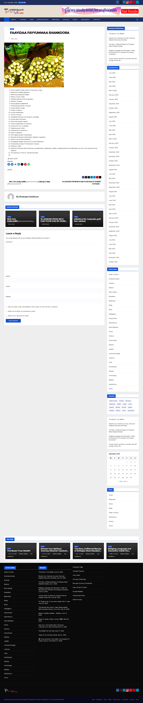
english (119, 404)
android (121, 401)
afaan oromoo (113, 401)
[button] (134, 19)
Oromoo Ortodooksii (79, 579)
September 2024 (114, 165)
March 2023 (113, 213)
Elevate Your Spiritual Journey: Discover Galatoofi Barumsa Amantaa (54, 550)
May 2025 (112, 130)
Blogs (110, 305)
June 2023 (112, 200)
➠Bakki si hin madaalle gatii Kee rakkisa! (87, 220)
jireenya (111, 410)
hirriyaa (124, 407)
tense (124, 410)
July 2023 (112, 196)
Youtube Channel (78, 571)
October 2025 (113, 108)
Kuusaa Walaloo (78, 591)
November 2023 (114, 183)
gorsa (130, 404)
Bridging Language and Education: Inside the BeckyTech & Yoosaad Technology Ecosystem (122, 52)
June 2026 (112, 77)
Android (111, 283)
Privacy (111, 521)
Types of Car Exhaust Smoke (47, 635)
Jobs (31, 19)
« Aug (120, 481)
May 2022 (112, 249)
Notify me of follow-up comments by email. (21, 311)
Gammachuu (113, 323)
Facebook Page (78, 567)
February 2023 (113, 218)
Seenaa (111, 371)
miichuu (118, 410)
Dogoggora (112, 314)
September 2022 (114, 231)
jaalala (130, 407)
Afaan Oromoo (42, 19)
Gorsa (75, 19)
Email (8, 286)
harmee (118, 407)
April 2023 (112, 209)
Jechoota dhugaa (114, 353)
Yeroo (111, 389)
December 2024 (114, 152)
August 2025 (113, 117)
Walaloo (111, 380)
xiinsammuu (131, 410)
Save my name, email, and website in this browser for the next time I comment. (33, 307)
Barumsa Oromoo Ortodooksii (82, 583)
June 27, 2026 (113, 553)
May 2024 (112, 178)
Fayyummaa (113, 318)
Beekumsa (55, 19)
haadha (111, 407)
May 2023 (112, 205)
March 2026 (113, 90)
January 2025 (113, 147)
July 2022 (112, 240)
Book (110, 309)
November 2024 (114, 156)
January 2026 (113, 99)
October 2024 (113, 161)
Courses (23, 19)
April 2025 (112, 134)
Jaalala (66, 19)
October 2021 (113, 262)
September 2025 (114, 112)
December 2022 (114, 227)
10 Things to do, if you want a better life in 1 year (54, 601)
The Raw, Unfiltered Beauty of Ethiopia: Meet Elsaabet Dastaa (87, 550)
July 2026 (112, 73)
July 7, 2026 (80, 553)
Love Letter (76, 575)
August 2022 (113, 235)
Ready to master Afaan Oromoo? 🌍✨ (51, 619)
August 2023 (113, 191)
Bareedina (112, 296)
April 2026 (112, 86)
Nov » (125, 481)
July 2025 (112, 121)
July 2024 (112, 174)
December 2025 (114, 104)
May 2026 (112, 82)
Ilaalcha (111, 345)
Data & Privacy (77, 599)
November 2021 (114, 257)
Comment (9, 242)
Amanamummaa (114, 279)
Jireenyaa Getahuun (29, 196)
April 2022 (112, 253)
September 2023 (114, 187)
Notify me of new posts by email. (18, 316)
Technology (112, 375)
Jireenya (111, 358)
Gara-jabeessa (113, 327)
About (13, 19)
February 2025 (113, 143)
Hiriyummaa (113, 340)
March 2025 (113, 139)
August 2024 (113, 169)
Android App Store (79, 595)
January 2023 (113, 222)
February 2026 (113, 95)
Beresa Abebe (23, 553)
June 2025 (112, 125)
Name (8, 276)
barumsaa (128, 401)
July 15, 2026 (12, 553)
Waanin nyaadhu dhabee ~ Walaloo (49, 613)
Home (111, 495)
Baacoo (111, 287)
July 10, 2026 (46, 553)
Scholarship (113, 367)
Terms (111, 526)
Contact (96, 19)
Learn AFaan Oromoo (80, 587)
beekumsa (112, 404)
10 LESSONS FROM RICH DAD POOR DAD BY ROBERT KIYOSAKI (54, 221)
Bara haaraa (113, 292)
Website (8, 296)
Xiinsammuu (85, 19)
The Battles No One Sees (46, 631)
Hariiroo (111, 336)
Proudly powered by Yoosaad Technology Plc (16, 699)
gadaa (124, 404)
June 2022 (112, 244)
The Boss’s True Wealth (116, 33)
